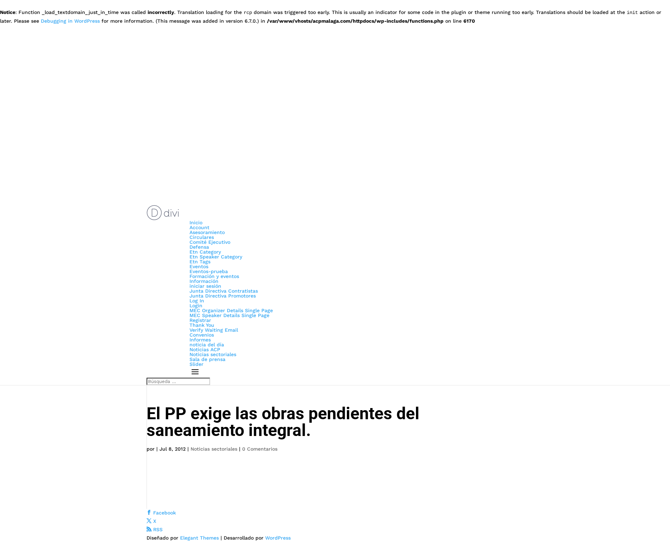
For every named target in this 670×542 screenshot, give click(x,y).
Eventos (198, 266)
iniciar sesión (205, 286)
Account (199, 227)
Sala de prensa (207, 359)
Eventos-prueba (208, 271)
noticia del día (206, 344)
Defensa (199, 247)
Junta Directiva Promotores (222, 296)
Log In (196, 300)
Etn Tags (199, 261)
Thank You (201, 325)
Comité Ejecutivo (209, 242)
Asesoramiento (207, 232)
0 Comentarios (259, 449)
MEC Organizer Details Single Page (231, 310)
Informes (200, 339)
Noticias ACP (204, 349)
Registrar (200, 320)
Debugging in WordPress (70, 21)
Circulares (201, 237)
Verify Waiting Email (213, 330)
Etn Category (205, 252)
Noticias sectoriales (212, 354)
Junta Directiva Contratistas (223, 291)
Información (203, 281)
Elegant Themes (199, 538)
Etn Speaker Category (215, 256)
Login (195, 305)
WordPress (278, 538)
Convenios (201, 335)
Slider (196, 364)
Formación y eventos (214, 276)
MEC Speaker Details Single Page (229, 315)
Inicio (195, 222)
